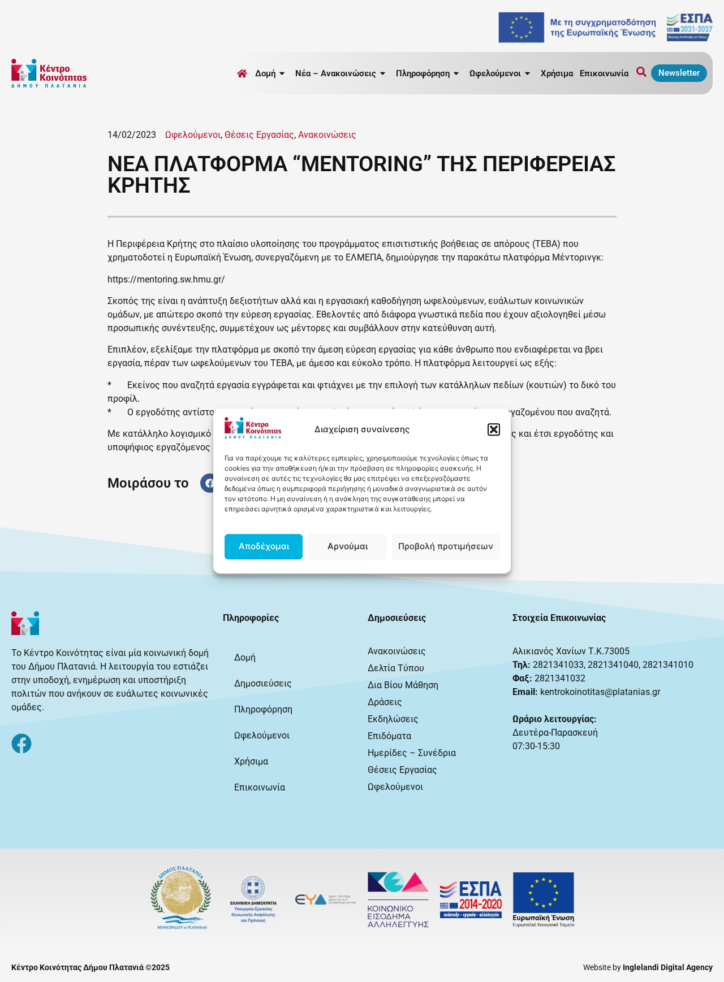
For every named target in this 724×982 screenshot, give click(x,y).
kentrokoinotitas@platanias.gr (600, 691)
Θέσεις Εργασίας (259, 134)
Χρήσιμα (557, 73)
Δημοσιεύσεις (263, 683)
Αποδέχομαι (264, 546)
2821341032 (560, 678)
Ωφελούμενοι (193, 134)
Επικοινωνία (604, 73)
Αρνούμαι (347, 546)
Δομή (245, 657)
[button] (493, 429)
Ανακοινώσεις (327, 134)
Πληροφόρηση (263, 709)
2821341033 (558, 664)
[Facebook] (21, 743)
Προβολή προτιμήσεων (445, 546)
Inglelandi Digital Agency (668, 967)
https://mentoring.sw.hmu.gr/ (166, 279)
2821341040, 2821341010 (640, 664)
